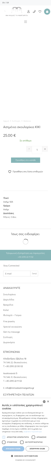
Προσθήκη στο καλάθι (26, 160)
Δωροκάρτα (9, 342)
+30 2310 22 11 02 (13, 380)
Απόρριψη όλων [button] (37, 449)
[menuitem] (3, 2)
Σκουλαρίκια (9, 294)
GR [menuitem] (7, 2)
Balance (27, 121)
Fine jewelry (9, 321)
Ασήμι (6, 209)
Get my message (11, 331)
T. (4, 366)
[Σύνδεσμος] (17, 11)
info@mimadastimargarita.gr (19, 388)
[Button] (28, 11)
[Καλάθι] (47, 11)
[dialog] (25, 430)
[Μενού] (25, 21)
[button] (25, 456)
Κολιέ (6, 310)
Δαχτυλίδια (8, 299)
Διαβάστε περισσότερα (33, 431)
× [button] (48, 402)
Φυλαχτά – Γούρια (12, 315)
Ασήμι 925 (8, 201)
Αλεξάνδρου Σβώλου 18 (14, 358)
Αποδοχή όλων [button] (13, 449)
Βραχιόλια (8, 304)
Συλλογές (16, 121)
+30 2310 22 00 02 (14, 366)
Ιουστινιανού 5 (10, 373)
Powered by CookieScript (25, 460)
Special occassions (12, 326)
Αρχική (6, 121)
